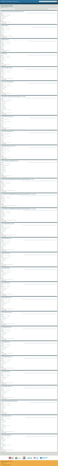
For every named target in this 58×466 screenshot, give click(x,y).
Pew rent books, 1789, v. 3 (5, 268)
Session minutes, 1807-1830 (6, 416)
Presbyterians (2, 17)
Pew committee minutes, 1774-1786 (7, 223)
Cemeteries (2, 105)
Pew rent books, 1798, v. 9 (5, 371)
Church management (3, 420)
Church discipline (3, 103)
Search (11, 3)
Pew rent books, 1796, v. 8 (5, 342)
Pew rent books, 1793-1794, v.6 (6, 312)
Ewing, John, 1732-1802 (3, 86)
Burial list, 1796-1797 (5, 25)
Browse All (2, 7)
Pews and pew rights (3, 106)
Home (2, 3)
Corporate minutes (3, 107)
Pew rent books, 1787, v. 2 (5, 253)
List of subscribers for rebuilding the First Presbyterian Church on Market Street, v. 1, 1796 (17, 179)
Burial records (2, 30)
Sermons (2, 151)
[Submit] (56, 1)
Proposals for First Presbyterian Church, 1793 (9, 401)
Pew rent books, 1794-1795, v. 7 (6, 327)
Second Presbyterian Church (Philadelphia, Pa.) (6, 100)
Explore (7, 3)
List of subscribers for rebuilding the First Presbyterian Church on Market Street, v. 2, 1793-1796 (18, 194)
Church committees (3, 171)
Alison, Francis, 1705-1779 (4, 119)
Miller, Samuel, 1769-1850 (4, 87)
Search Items (5, 7)
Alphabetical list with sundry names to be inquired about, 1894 (12, 11)
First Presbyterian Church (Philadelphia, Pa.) (6, 15)
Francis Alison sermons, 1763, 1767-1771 (8, 146)
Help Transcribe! (19, 3)
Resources (14, 3)
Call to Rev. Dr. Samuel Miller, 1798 (7, 81)
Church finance (3, 102)
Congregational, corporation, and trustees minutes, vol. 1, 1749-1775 (13, 96)
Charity (2, 423)
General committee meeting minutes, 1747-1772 (9, 160)
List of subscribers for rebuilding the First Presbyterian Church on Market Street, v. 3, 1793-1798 (18, 208)
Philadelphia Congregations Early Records (10, 1)
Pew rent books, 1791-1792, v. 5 (6, 297)
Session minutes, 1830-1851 (6, 435)
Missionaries (2, 427)
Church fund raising (3, 169)
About (4, 3)
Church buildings (3, 170)
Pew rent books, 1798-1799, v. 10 (6, 356)
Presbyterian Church (3, 18)
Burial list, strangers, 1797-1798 (6, 67)
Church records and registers (4, 16)
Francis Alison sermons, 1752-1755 (7, 116)
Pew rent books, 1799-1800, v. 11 (6, 386)
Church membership (3, 108)
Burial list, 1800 (4, 53)
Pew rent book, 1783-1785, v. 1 (6, 238)
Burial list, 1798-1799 (5, 39)
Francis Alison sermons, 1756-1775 (7, 131)
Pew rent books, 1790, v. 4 (5, 282)
